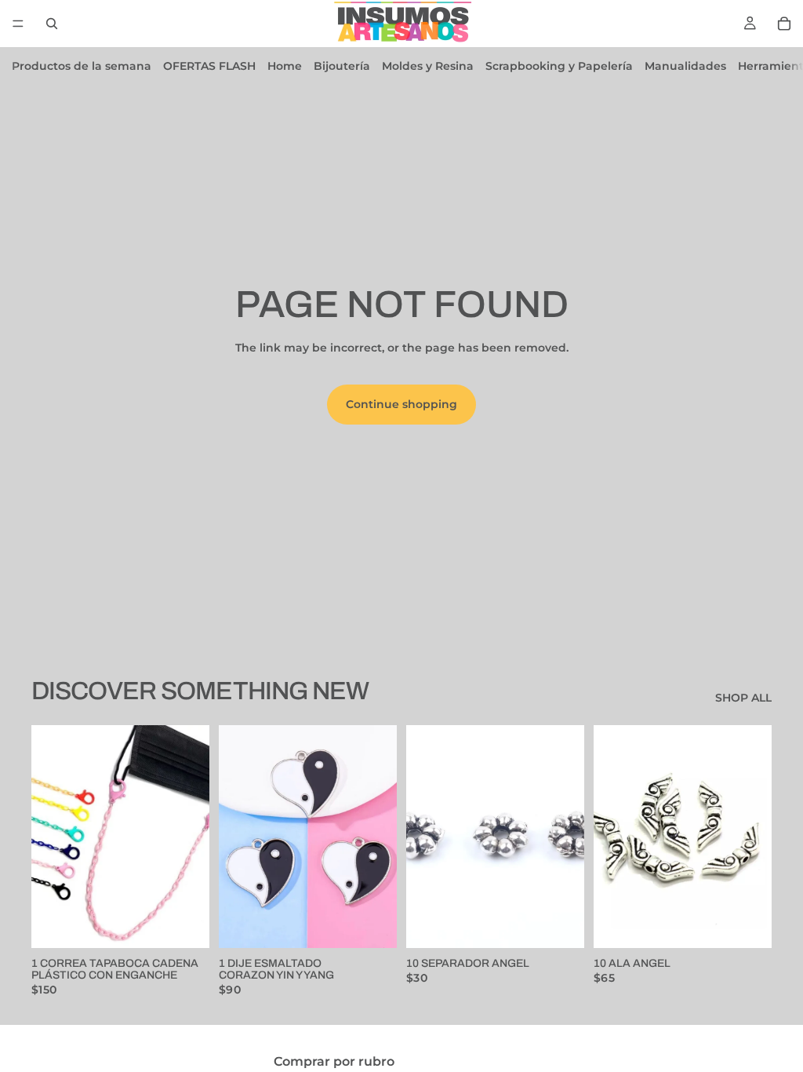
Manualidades (685, 66)
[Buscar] (52, 23)
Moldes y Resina (428, 66)
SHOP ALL (743, 698)
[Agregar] (185, 924)
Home (284, 66)
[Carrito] (784, 23)
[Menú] (18, 23)
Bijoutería (342, 66)
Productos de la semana (81, 66)
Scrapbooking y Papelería (559, 66)
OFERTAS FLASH (209, 66)
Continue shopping (401, 404)
